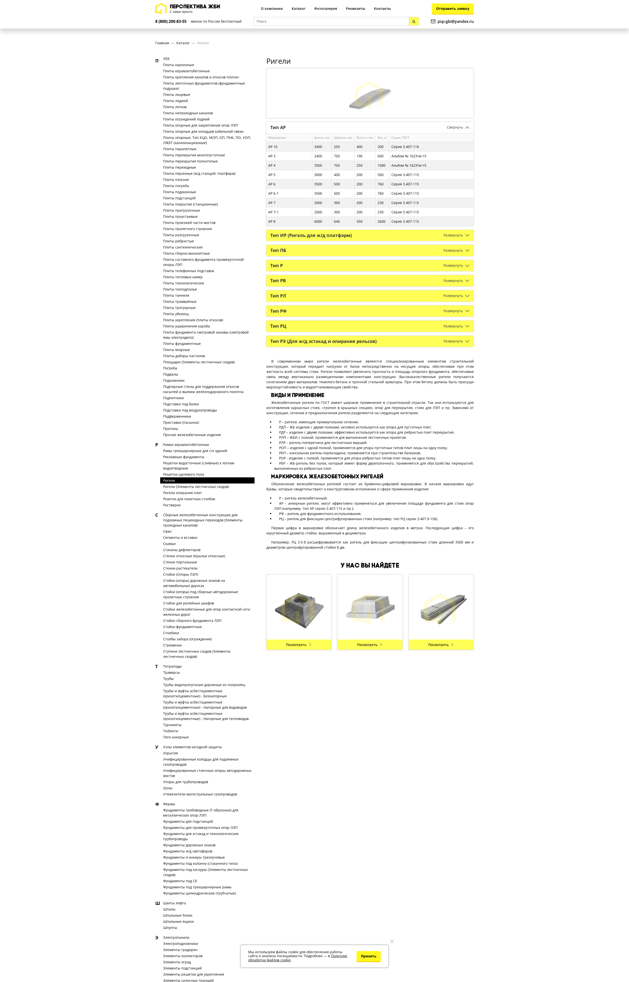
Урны (167, 788)
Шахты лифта (174, 903)
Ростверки (172, 505)
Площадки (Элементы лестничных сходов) (199, 362)
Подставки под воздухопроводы (190, 410)
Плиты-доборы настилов (184, 355)
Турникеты (172, 724)
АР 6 (271, 184)
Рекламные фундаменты (183, 456)
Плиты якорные (176, 349)
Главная (162, 43)
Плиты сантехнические (183, 247)
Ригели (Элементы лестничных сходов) (196, 486)
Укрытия (170, 753)
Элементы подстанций (182, 968)
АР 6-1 (273, 193)
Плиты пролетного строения (187, 228)
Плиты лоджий (175, 100)
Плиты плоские (176, 179)
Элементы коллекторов (182, 955)
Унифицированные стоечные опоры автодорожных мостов (207, 773)
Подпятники (173, 398)
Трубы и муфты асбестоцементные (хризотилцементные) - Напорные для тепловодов (206, 716)
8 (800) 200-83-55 (170, 21)
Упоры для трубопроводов (185, 781)
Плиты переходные (179, 167)
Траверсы (171, 672)
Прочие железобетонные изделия (192, 434)
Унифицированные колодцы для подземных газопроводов (200, 762)
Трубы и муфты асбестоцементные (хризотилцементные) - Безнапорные (195, 693)
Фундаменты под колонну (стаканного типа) (200, 863)
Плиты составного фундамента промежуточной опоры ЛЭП (203, 262)
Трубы (168, 678)
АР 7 (271, 202)
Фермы (169, 804)
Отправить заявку (452, 8)
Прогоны (170, 428)
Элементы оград (177, 962)
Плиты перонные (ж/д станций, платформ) (199, 173)
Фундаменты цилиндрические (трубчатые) (199, 893)
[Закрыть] (391, 941)
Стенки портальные (180, 562)
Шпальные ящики (178, 921)
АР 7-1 (273, 212)
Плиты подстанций (179, 198)
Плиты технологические (183, 283)
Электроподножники (180, 943)
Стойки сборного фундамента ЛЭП (192, 620)
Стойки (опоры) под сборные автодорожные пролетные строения (200, 594)
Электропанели (176, 937)
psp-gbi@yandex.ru (456, 21)
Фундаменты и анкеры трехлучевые (194, 857)
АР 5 (271, 174)
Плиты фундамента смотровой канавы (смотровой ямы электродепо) (206, 335)
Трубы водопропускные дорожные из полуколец (204, 684)
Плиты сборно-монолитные (186, 253)
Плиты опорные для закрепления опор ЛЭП (200, 125)
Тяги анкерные (176, 737)
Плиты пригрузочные (181, 210)
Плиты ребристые (178, 241)
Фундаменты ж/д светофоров (187, 851)
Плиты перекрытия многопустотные (194, 155)
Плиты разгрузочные (181, 235)
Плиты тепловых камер (183, 277)
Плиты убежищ (176, 313)
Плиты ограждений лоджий (186, 119)
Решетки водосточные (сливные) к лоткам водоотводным (198, 465)
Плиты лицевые (176, 94)
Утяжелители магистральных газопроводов (200, 794)
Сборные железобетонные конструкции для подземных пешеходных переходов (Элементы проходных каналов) (203, 520)
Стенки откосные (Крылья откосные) (194, 556)
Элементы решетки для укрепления (193, 974)
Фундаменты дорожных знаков (189, 845)
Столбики (171, 632)
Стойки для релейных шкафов (188, 603)
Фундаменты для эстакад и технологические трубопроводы (201, 836)
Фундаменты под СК (180, 881)
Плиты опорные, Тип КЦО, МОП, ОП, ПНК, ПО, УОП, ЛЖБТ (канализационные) (207, 140)
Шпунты (170, 927)
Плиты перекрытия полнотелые (190, 161)
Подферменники (177, 416)
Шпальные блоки (177, 915)
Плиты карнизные (178, 64)
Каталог (183, 43)
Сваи (167, 531)
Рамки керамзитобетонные (186, 444)
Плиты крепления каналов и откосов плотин (201, 77)
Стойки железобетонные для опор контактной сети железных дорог (206, 612)
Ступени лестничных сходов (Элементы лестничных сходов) (196, 654)
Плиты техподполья (180, 289)
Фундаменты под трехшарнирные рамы (197, 887)
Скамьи (169, 543)
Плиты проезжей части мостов (189, 222)
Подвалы (170, 374)
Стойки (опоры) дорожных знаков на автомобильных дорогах (194, 583)
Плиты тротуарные (179, 307)
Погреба (170, 368)
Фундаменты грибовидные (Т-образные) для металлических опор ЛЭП (200, 813)
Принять (368, 956)
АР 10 (272, 146)
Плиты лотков (174, 106)
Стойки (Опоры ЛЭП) (180, 574)
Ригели (203, 43)
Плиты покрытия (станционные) (190, 204)
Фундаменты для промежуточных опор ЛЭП (200, 827)
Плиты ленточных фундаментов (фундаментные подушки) (204, 86)
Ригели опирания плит (182, 492)
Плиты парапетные (179, 149)
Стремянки (172, 645)
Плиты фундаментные (182, 343)
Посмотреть (296, 644)
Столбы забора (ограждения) (187, 639)
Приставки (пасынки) (181, 422)
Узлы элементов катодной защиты (192, 747)
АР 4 (271, 165)
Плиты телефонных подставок (188, 270)
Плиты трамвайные (180, 301)
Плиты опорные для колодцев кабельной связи (203, 131)
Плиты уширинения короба (186, 326)
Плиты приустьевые (180, 216)
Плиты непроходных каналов (188, 113)
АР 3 (271, 156)
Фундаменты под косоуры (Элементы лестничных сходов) (205, 872)
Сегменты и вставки (180, 537)
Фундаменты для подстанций (188, 821)
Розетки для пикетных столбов (189, 499)
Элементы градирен (180, 949)
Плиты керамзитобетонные (186, 71)
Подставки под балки (181, 404)
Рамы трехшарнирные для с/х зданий (195, 450)
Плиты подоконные (179, 192)
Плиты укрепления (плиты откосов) (193, 320)
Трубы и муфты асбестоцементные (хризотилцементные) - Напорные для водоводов (205, 705)
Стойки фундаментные (182, 626)
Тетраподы (172, 666)
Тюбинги (170, 731)
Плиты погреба (176, 185)
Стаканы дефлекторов (181, 549)
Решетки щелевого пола (183, 474)
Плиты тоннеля (176, 295)
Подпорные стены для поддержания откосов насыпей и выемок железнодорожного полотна (203, 389)
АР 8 (271, 221)
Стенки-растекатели (180, 568)
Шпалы (169, 909)
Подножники (174, 380)
